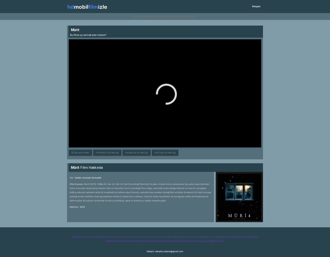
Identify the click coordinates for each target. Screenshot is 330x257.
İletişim (256, 6)
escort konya (172, 241)
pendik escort (238, 237)
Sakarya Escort (179, 237)
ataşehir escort (78, 237)
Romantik (96, 177)
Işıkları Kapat (81, 152)
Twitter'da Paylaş (165, 152)
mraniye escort (128, 241)
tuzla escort (194, 237)
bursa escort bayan (119, 237)
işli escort (198, 241)
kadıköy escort (112, 241)
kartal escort (252, 237)
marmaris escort (157, 241)
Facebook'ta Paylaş (136, 152)
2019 (82, 207)
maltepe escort (223, 237)
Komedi (87, 177)
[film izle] (87, 6)
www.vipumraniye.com (98, 237)
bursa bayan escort (139, 237)
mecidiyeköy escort (215, 241)
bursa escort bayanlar (161, 237)
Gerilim (78, 177)
